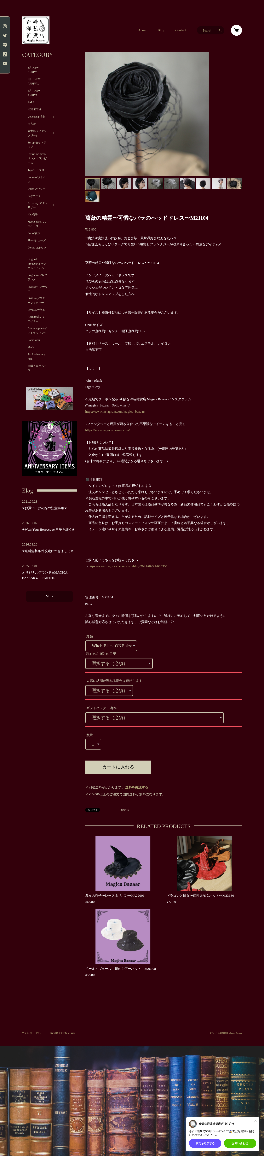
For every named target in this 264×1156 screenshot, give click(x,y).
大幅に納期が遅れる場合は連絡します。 (116, 681)
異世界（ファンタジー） (37, 133)
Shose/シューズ (37, 240)
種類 (89, 637)
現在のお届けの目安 (101, 654)
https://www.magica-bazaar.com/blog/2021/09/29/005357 (128, 566)
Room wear (34, 340)
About (142, 30)
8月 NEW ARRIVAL (33, 70)
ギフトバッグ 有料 (101, 708)
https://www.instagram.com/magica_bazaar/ (115, 411)
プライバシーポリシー (32, 1033)
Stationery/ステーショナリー (36, 300)
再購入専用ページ (37, 368)
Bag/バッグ (34, 195)
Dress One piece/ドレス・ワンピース (37, 158)
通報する (125, 810)
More (49, 596)
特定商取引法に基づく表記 (62, 1033)
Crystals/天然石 (36, 309)
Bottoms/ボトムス (37, 179)
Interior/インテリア (38, 289)
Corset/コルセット (37, 250)
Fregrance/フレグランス (37, 277)
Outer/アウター (36, 188)
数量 (89, 735)
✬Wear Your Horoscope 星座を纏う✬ (48, 529)
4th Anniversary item (36, 356)
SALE (31, 102)
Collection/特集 (36, 116)
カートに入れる (118, 767)
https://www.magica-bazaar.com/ (107, 430)
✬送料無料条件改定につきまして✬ (47, 551)
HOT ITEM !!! (36, 109)
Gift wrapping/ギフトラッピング (37, 330)
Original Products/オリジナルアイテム (37, 264)
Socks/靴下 (34, 233)
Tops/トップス (36, 170)
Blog (161, 30)
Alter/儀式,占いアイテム (37, 319)
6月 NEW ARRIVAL (34, 93)
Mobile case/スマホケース (37, 224)
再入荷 (32, 123)
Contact (180, 30)
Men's (31, 347)
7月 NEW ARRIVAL (35, 81)
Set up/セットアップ (37, 145)
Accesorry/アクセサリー (38, 205)
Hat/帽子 (33, 214)
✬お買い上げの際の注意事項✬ (44, 508)
